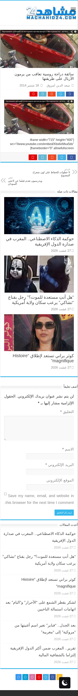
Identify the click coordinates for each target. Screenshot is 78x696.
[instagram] (19, 677)
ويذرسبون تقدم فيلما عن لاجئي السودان (25, 181)
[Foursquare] (25, 677)
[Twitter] (46, 677)
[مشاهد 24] (51, 12)
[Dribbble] (32, 677)
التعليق (67, 412)
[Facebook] (53, 677)
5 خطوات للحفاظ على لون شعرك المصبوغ (51, 172)
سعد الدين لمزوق (58, 85)
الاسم (68, 449)
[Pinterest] (39, 677)
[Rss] (59, 677)
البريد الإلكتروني (59, 465)
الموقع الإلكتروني (60, 480)
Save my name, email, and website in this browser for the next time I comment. (39, 499)
